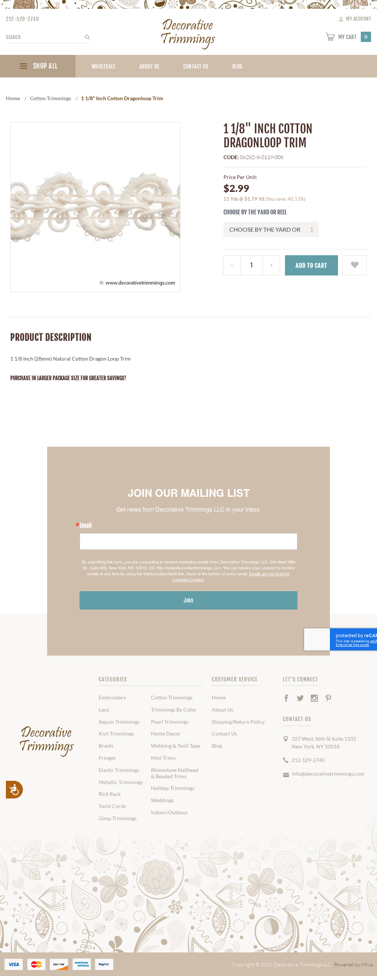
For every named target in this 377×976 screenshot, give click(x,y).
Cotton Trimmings (172, 698)
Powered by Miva (353, 964)
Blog (217, 746)
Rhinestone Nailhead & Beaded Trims (174, 773)
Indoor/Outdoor (169, 812)
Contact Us (195, 66)
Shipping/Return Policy (238, 722)
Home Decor (165, 734)
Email (86, 526)
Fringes (107, 758)
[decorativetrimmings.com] (47, 741)
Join (188, 600)
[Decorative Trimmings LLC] (188, 33)
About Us (150, 66)
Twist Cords (112, 806)
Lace (104, 710)
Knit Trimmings (116, 734)
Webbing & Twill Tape (175, 746)
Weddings (162, 800)
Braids (106, 746)
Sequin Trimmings (119, 722)
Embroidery (112, 698)
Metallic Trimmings (121, 782)
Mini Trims (163, 758)
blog (237, 66)
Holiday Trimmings (172, 788)
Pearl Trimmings (169, 722)
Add (311, 265)
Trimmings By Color (174, 710)
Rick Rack (110, 794)
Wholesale (104, 66)
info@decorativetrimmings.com (328, 773)
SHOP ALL (44, 66)
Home (219, 698)
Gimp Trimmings (118, 818)
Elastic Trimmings (119, 770)
